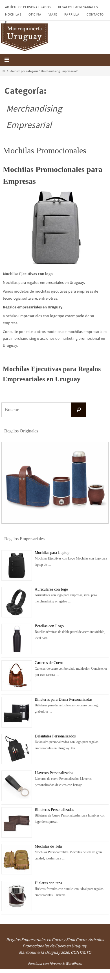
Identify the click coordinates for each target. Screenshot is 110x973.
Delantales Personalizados (55, 735)
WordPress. (73, 963)
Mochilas (13, 14)
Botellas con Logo (49, 625)
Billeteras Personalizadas (54, 809)
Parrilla (71, 14)
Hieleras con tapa (48, 882)
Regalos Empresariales (78, 7)
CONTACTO (81, 952)
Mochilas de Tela (48, 846)
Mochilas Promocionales (44, 150)
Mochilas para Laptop (52, 552)
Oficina (34, 14)
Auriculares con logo (51, 589)
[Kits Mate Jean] (55, 523)
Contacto (95, 14)
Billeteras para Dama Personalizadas (63, 699)
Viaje (53, 14)
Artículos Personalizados (28, 7)
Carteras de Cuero (49, 662)
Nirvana (55, 963)
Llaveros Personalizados (54, 772)
